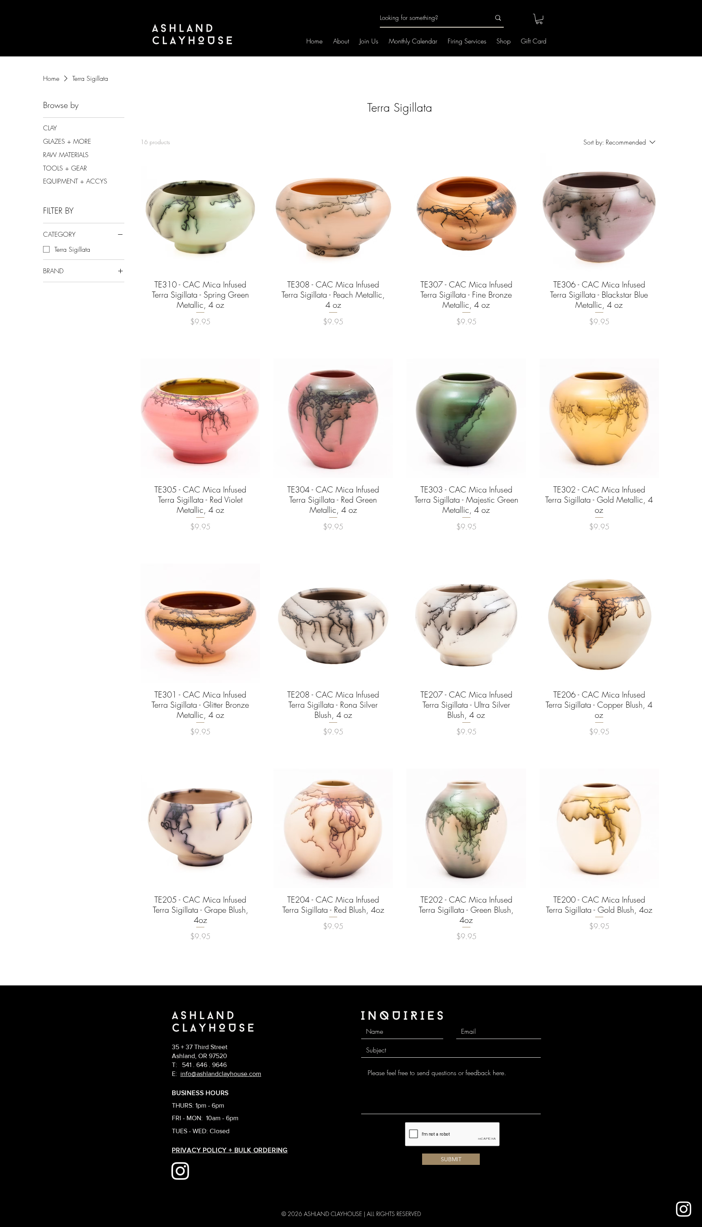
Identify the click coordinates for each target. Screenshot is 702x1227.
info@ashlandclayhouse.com (220, 1073)
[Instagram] (684, 1209)
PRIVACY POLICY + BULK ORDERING (230, 1150)
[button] (539, 19)
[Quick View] (200, 213)
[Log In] (516, 18)
